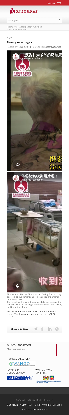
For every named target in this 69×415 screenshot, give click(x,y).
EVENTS (56, 404)
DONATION (12, 404)
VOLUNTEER (26, 404)
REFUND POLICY (41, 409)
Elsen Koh (23, 46)
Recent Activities (33, 26)
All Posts (19, 26)
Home (10, 26)
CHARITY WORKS (42, 404)
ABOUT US (25, 409)
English (51, 2)
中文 (59, 2)
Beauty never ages (19, 42)
